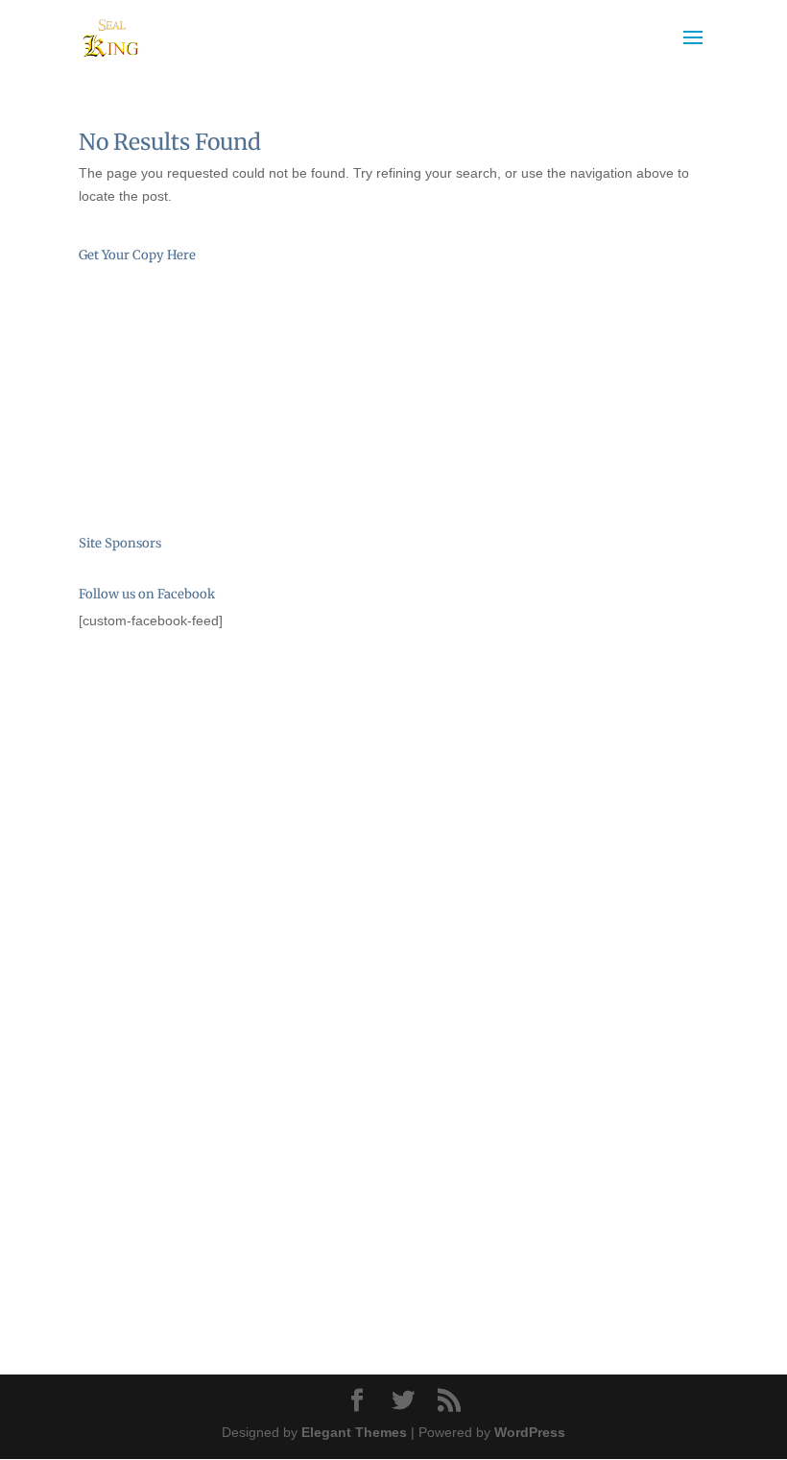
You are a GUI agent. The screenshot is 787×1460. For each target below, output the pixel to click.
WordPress (529, 1432)
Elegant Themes (354, 1432)
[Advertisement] (175, 758)
